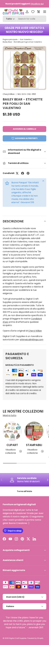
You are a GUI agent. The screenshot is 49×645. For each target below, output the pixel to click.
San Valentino (26, 39)
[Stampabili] (34, 431)
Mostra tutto (9, 415)
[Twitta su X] (17, 173)
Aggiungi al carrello (24, 129)
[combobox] (24, 19)
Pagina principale (10, 39)
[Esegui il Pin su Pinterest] (28, 173)
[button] (39, 12)
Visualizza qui (37, 3)
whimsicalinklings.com (31, 339)
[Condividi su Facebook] (22, 173)
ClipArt (12, 445)
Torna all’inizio (24, 491)
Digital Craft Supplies (18, 638)
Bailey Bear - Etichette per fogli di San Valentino (22, 42)
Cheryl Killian (9, 94)
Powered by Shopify (35, 638)
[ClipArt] (12, 431)
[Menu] (45, 12)
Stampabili (34, 445)
